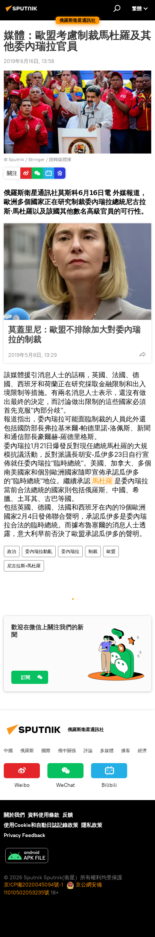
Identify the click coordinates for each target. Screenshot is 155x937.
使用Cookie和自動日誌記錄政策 (41, 825)
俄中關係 (67, 750)
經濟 (142, 750)
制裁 (92, 551)
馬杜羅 (102, 480)
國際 (45, 750)
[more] (142, 354)
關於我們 (14, 814)
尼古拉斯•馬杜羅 (24, 565)
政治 (11, 551)
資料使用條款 (43, 814)
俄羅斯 (27, 750)
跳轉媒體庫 (60, 159)
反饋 (67, 814)
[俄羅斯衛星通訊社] (22, 11)
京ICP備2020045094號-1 (33, 884)
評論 (88, 750)
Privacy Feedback (24, 835)
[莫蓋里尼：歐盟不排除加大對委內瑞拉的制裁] (77, 271)
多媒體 (107, 750)
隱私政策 (91, 825)
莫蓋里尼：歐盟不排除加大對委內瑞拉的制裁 (74, 334)
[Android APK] (26, 856)
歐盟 (110, 551)
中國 (8, 750)
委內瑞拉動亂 (38, 551)
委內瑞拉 (70, 551)
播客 (125, 750)
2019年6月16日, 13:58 (29, 61)
